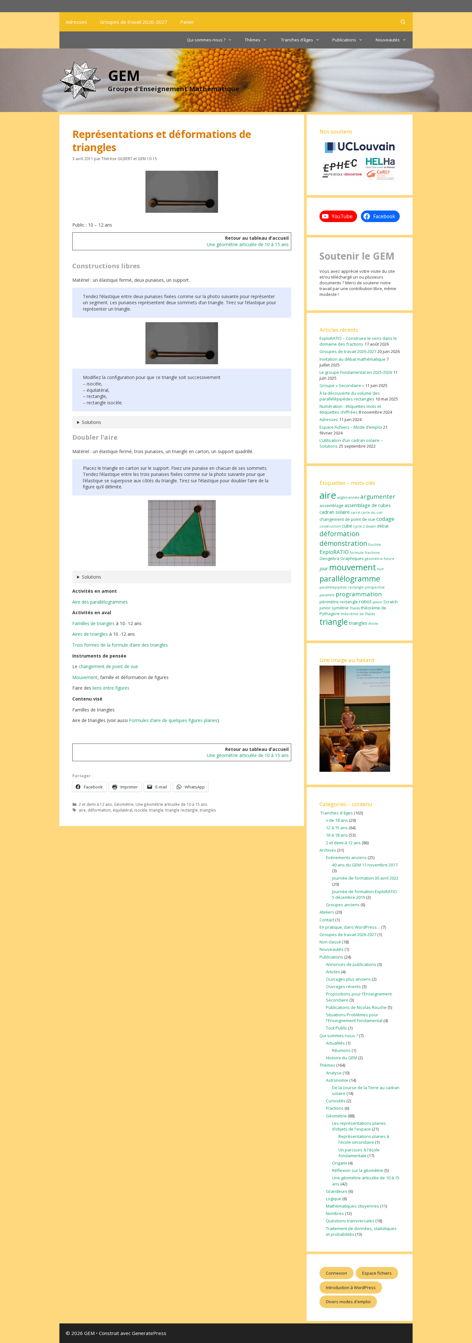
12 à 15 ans (337, 828)
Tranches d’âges (296, 40)
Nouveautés (388, 40)
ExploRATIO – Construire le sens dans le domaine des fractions (358, 341)
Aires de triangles (90, 634)
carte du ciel (371, 512)
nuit (380, 569)
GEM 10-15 (147, 158)
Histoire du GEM (341, 1058)
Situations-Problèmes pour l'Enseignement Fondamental (354, 1017)
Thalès (355, 608)
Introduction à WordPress (351, 1287)
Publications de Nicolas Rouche (356, 1007)
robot (365, 601)
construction (330, 526)
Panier (187, 22)
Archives (327, 850)
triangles (208, 810)
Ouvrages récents (343, 986)
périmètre (329, 602)
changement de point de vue (108, 666)
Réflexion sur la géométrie (357, 1170)
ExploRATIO (334, 551)
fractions (372, 552)
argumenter (377, 496)
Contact (326, 920)
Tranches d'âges (336, 813)
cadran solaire (334, 512)
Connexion (336, 1273)
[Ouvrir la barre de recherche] (403, 21)
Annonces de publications (351, 964)
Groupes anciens (343, 905)
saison (377, 602)
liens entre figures (110, 688)
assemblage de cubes (368, 505)
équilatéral (122, 810)
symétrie (340, 608)
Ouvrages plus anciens (348, 979)
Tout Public (336, 1028)
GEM (124, 75)
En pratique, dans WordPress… (349, 927)
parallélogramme (349, 578)
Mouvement (85, 677)
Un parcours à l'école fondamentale (359, 1152)
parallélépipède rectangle (341, 587)
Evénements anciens (346, 857)
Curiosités (335, 1101)
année (353, 497)
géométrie (374, 558)
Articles (333, 972)
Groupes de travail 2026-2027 (133, 22)
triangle (156, 810)
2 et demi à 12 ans (95, 804)
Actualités (335, 1043)
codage (385, 518)
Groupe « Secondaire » (341, 385)
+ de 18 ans (337, 820)
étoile (373, 623)
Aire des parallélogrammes (100, 602)
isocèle (140, 810)
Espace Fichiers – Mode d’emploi (350, 427)
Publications (344, 40)
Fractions (335, 1108)
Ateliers (326, 912)
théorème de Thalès (358, 614)
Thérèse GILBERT (116, 158)
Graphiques (352, 558)
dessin (371, 526)
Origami (339, 1163)
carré (355, 512)
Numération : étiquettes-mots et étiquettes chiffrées (350, 409)
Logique (333, 1198)
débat (383, 526)
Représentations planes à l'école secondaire (363, 1139)
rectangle (349, 602)
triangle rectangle (181, 810)
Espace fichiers (377, 1273)
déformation (99, 810)
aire (82, 810)
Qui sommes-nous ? (206, 40)
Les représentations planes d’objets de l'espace (359, 1126)
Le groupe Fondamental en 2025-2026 (355, 372)
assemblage (331, 505)
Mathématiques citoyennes (352, 1206)
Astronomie (337, 1080)
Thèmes (252, 40)
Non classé (330, 942)
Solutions (91, 422)
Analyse (334, 1073)
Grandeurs (336, 1191)
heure (389, 558)
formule (357, 552)
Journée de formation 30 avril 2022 (365, 878)
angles (342, 497)
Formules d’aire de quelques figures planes (173, 720)
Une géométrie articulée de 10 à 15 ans (248, 244)
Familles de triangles (93, 623)
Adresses (76, 22)
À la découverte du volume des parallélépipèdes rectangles (349, 396)
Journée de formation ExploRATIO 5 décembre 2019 (364, 894)
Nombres (335, 1213)
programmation (359, 594)
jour (323, 568)
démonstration (343, 543)
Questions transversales (350, 1221)
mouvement (352, 567)
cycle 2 (359, 526)
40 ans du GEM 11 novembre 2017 (365, 865)
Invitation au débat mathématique (352, 359)
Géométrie (124, 804)
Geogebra (329, 558)
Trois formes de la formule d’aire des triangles (120, 645)
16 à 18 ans (337, 835)
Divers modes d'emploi (348, 1301)
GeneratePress (149, 1333)
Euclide (374, 544)
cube (347, 525)
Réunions (341, 1050)
